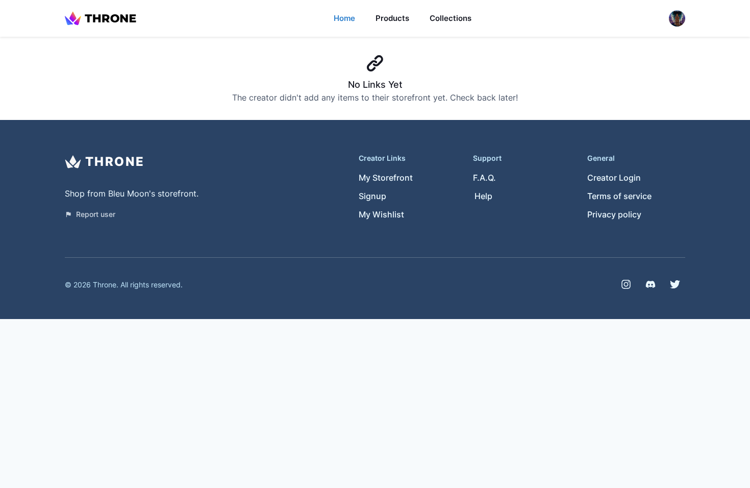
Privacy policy (614, 214)
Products (392, 18)
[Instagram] (626, 284)
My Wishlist (381, 214)
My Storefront (386, 178)
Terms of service (619, 196)
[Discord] (650, 284)
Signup (372, 196)
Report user (95, 214)
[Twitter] (675, 284)
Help (483, 196)
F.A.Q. (484, 178)
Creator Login (614, 178)
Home (344, 18)
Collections (450, 18)
